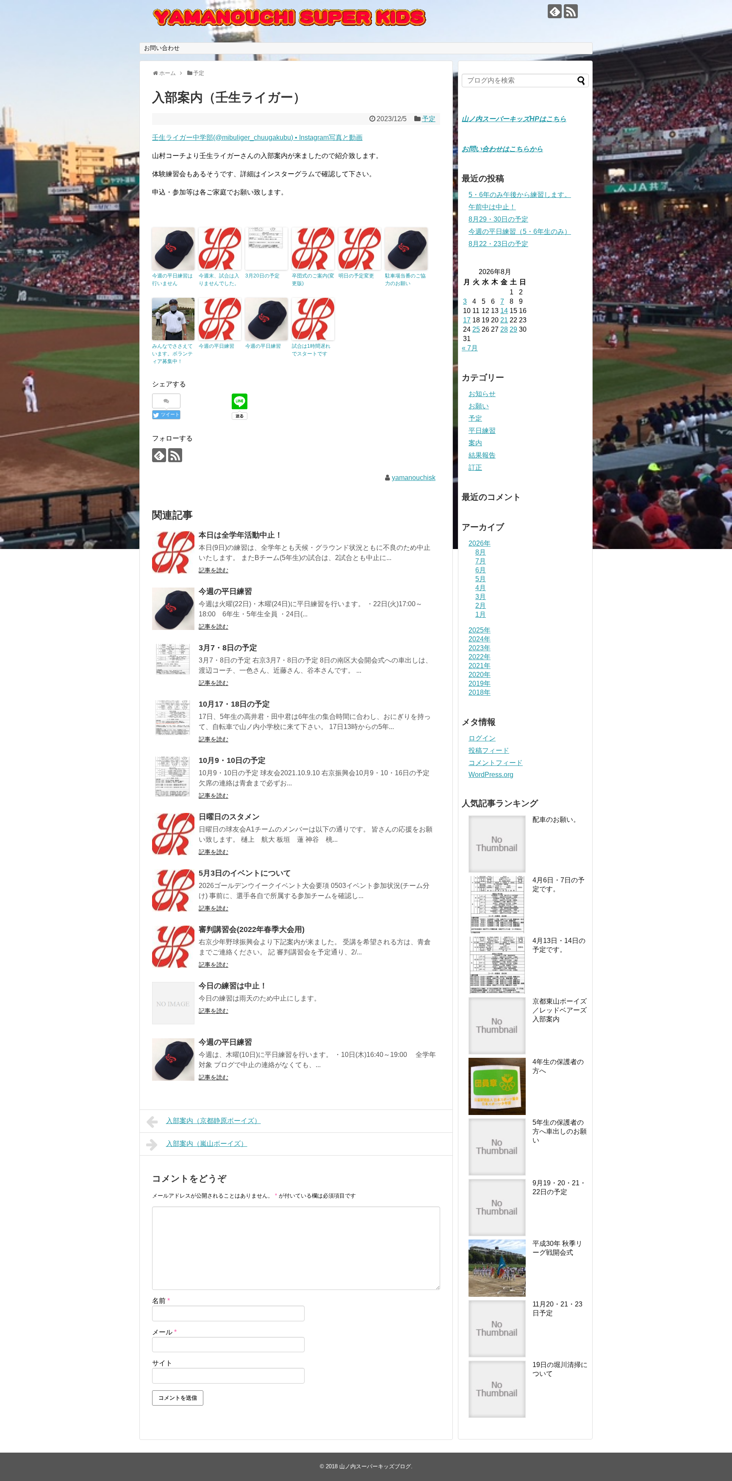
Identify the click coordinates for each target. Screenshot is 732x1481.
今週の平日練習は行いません (172, 279)
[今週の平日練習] (173, 609)
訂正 (475, 467)
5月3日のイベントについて (245, 873)
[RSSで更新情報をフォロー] (571, 11)
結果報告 (482, 455)
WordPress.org (491, 774)
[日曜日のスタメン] (173, 834)
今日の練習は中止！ (233, 986)
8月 (480, 552)
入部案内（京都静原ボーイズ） (213, 1120)
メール (164, 1332)
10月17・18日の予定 (234, 704)
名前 (161, 1300)
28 (504, 329)
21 (504, 320)
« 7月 (470, 348)
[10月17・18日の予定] (173, 721)
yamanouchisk (413, 477)
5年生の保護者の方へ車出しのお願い (559, 1131)
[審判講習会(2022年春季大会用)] (173, 947)
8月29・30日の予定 (498, 219)
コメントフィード (496, 762)
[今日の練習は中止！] (173, 1003)
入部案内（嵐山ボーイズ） (206, 1143)
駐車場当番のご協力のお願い (405, 279)
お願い (479, 406)
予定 (428, 118)
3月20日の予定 (262, 276)
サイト (162, 1363)
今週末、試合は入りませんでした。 (219, 279)
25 (476, 329)
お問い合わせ (162, 47)
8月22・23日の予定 (498, 243)
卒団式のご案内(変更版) (313, 279)
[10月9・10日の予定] (173, 778)
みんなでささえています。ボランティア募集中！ (172, 353)
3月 (480, 596)
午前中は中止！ (492, 207)
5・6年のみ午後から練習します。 (520, 194)
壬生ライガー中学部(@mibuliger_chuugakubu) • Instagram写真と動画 (257, 137)
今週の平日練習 (216, 346)
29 (513, 329)
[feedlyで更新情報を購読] (555, 11)
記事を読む (213, 570)
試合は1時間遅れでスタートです (311, 350)
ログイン (482, 738)
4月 (480, 587)
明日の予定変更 (356, 276)
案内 (475, 443)
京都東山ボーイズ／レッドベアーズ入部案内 (559, 1010)
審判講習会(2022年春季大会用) (252, 929)
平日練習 (482, 430)
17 (467, 320)
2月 (480, 605)
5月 (480, 578)
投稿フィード (489, 750)
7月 (480, 561)
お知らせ (482, 393)
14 (504, 310)
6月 (480, 570)
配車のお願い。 (556, 819)
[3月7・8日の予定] (173, 665)
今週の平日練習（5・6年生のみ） (520, 231)
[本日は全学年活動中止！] (173, 552)
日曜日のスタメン (229, 817)
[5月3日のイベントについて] (173, 890)
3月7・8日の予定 (228, 647)
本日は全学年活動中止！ (241, 535)
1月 (480, 614)
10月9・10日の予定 (232, 760)
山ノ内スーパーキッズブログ (375, 1466)
